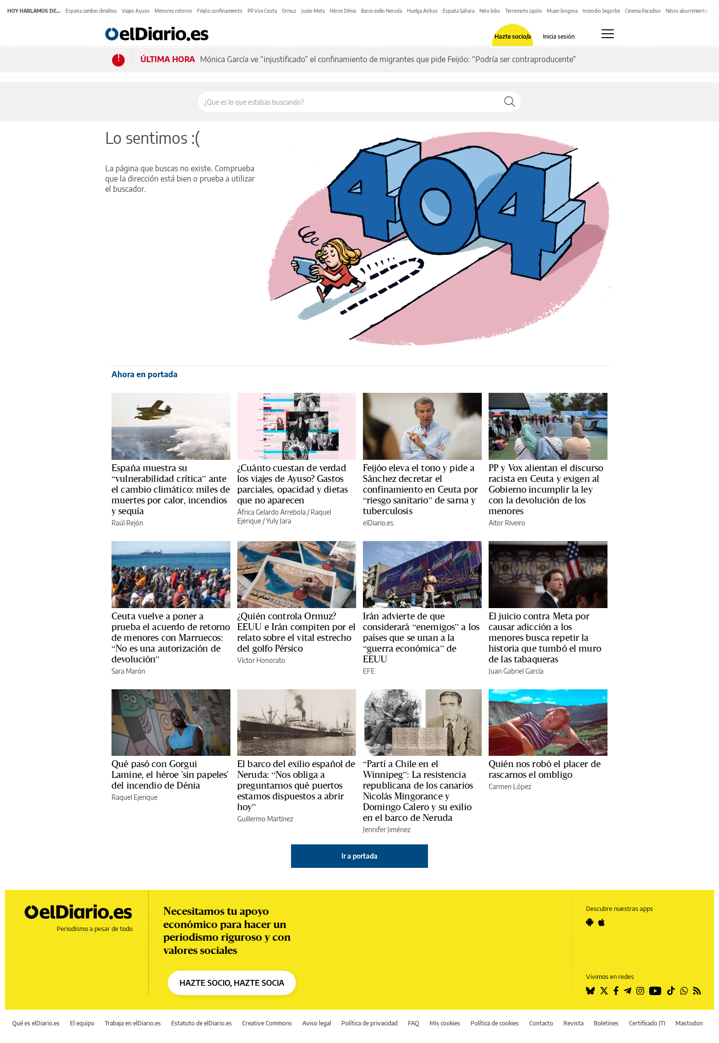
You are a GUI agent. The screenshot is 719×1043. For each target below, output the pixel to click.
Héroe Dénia (343, 11)
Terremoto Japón (523, 11)
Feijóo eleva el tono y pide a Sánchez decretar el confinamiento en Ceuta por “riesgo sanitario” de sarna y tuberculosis (420, 489)
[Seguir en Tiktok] (671, 990)
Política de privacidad (369, 1023)
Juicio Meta (313, 11)
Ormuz (289, 11)
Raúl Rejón (127, 523)
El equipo (82, 1023)
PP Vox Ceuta (262, 11)
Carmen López (510, 786)
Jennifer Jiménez (386, 829)
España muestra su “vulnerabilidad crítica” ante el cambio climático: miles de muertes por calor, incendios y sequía (171, 489)
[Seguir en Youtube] (655, 990)
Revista (573, 1023)
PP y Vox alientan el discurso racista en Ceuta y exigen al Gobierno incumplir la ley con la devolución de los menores (546, 489)
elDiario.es (378, 523)
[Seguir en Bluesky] (590, 990)
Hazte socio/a (512, 37)
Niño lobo (489, 11)
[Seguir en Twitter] (604, 990)
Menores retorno (173, 11)
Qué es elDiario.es (36, 1023)
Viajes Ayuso (136, 11)
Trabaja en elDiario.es (133, 1023)
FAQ (413, 1023)
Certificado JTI (647, 1023)
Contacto (541, 1023)
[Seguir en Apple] (601, 922)
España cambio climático (91, 11)
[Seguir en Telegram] (627, 990)
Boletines (606, 1023)
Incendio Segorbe (601, 11)
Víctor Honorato (261, 660)
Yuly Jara (278, 521)
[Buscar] (509, 101)
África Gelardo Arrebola (271, 512)
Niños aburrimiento (687, 11)
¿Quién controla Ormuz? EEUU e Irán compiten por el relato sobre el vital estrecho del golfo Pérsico (296, 632)
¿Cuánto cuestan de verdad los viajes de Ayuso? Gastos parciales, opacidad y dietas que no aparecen (292, 484)
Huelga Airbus (422, 11)
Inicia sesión (559, 37)
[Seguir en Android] (589, 922)
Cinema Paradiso (643, 11)
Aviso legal (316, 1023)
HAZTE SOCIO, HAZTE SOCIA (232, 983)
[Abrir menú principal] (608, 33)
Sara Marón (128, 671)
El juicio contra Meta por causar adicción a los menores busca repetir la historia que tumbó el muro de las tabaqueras (545, 637)
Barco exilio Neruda (381, 11)
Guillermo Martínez (265, 819)
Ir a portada (359, 856)
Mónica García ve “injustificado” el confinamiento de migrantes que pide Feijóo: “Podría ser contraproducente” (388, 59)
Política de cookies (495, 1023)
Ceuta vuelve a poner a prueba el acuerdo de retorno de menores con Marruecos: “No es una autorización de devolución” (171, 637)
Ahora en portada (145, 374)
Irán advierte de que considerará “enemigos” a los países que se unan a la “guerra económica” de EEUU (421, 637)
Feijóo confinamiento (220, 11)
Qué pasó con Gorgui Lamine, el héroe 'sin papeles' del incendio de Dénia (170, 774)
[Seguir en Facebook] (616, 990)
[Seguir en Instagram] (640, 990)
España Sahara (458, 11)
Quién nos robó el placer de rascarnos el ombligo (545, 769)
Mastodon (689, 1023)
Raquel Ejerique (134, 797)
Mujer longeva (562, 11)
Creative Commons (267, 1023)
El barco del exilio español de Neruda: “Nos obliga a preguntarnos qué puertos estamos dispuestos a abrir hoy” (296, 785)
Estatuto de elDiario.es (201, 1023)
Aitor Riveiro (507, 523)
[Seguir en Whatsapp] (684, 990)
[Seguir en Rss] (697, 990)
